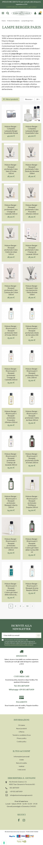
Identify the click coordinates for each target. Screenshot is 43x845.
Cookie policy (21, 741)
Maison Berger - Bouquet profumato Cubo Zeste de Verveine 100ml (32, 169)
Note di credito (21, 763)
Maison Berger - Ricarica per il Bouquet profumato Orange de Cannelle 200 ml (11, 374)
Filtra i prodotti (11, 99)
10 (27, 606)
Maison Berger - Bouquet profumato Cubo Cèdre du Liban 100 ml (11, 249)
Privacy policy (21, 738)
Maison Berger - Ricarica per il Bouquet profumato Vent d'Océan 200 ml (11, 330)
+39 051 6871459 (16, 791)
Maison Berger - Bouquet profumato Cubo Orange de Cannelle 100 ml (11, 209)
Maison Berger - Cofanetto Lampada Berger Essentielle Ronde (11, 129)
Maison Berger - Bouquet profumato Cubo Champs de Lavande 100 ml (32, 249)
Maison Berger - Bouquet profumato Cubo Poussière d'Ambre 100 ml (32, 209)
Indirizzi (21, 766)
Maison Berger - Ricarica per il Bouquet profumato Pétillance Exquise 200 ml (32, 501)
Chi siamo (21, 725)
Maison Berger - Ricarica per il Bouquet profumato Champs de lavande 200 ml (11, 459)
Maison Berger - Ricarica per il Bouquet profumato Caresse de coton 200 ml (11, 544)
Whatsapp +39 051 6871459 (21, 689)
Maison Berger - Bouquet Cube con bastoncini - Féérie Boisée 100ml (32, 290)
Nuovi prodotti (21, 728)
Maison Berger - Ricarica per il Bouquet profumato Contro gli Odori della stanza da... (11, 589)
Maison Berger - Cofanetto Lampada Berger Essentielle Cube (32, 129)
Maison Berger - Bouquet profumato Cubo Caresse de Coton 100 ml (11, 290)
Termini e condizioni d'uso (21, 735)
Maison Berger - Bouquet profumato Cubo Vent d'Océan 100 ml (11, 169)
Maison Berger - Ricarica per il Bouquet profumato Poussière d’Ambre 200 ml (11, 416)
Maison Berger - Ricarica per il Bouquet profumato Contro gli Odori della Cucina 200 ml (31, 545)
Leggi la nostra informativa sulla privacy (19, 645)
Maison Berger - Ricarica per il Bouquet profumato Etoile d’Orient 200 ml (32, 458)
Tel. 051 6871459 (21, 686)
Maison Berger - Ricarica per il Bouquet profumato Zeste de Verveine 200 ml (32, 331)
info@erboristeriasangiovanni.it (21, 795)
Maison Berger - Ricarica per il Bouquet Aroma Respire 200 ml (32, 587)
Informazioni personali (21, 756)
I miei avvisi (22, 770)
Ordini (21, 760)
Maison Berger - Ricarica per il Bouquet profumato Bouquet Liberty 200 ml (11, 501)
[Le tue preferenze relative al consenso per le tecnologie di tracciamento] (4, 843)
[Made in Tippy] (21, 841)
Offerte (21, 732)
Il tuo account (21, 751)
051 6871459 (14, 788)
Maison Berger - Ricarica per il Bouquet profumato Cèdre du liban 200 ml (32, 415)
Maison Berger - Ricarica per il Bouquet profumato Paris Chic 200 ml (32, 373)
